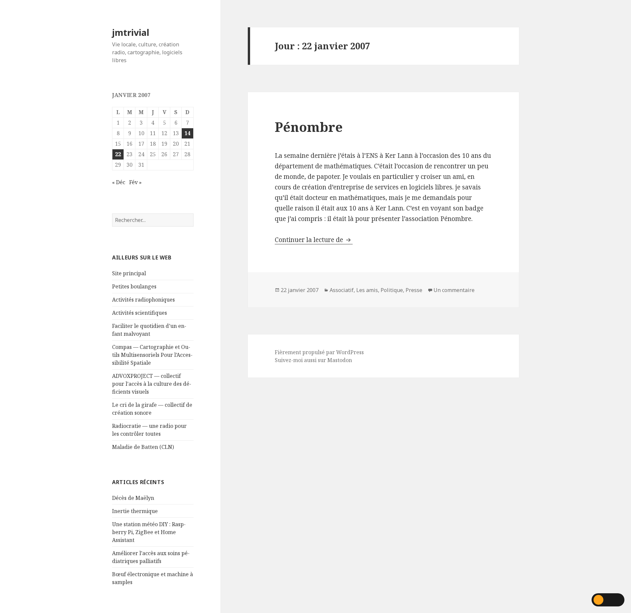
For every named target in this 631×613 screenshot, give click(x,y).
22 (118, 154)
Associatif (342, 290)
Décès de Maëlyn (133, 498)
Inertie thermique (135, 511)
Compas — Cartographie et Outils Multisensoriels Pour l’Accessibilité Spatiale (152, 354)
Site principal (129, 273)
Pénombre (309, 126)
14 (187, 133)
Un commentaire (454, 290)
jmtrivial (130, 32)
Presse (414, 290)
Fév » (135, 182)
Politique (392, 290)
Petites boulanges (134, 286)
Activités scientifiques (139, 312)
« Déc (118, 182)
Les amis (367, 290)
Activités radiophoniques (143, 299)
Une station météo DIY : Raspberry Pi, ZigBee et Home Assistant (149, 532)
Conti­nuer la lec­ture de (314, 239)
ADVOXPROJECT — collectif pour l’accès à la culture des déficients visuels (151, 383)
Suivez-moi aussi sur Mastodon (313, 360)
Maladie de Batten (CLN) (143, 447)
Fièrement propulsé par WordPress (319, 352)
